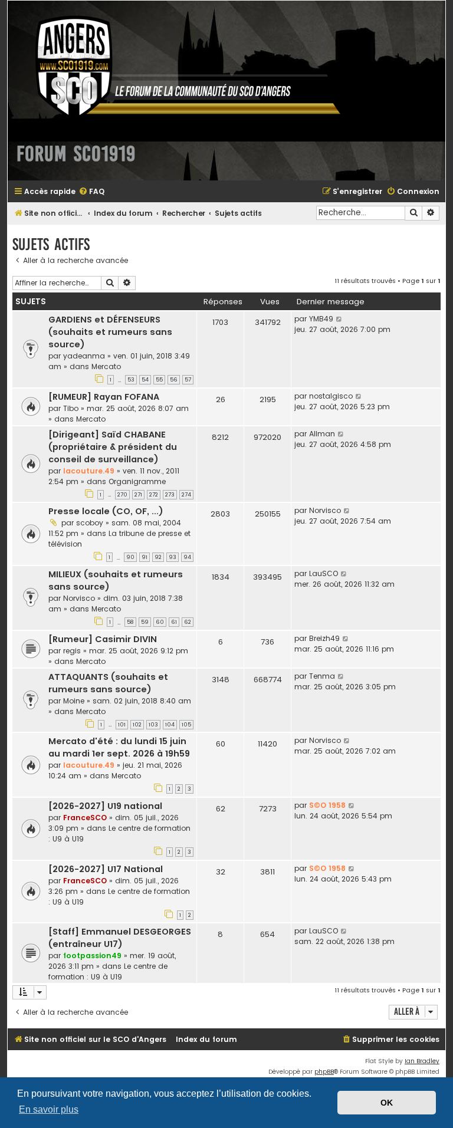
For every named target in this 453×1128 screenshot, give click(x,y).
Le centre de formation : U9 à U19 (108, 971)
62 (187, 622)
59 (145, 622)
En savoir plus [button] (48, 1109)
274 (186, 494)
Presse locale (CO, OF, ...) (105, 511)
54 (145, 379)
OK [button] (386, 1102)
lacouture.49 (88, 471)
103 (153, 724)
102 (137, 724)
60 (160, 622)
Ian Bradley (422, 1061)
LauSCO (323, 573)
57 (188, 379)
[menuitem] (91, 192)
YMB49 (321, 319)
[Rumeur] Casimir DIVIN (102, 639)
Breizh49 (324, 638)
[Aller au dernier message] (339, 319)
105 (186, 724)
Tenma (322, 676)
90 (130, 557)
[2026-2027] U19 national (105, 806)
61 (174, 622)
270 (122, 494)
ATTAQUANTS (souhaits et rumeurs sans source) (108, 683)
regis (72, 651)
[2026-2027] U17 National (105, 869)
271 (138, 494)
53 (130, 379)
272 (153, 494)
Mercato (106, 366)
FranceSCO (85, 818)
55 (159, 379)
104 (170, 724)
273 (170, 494)
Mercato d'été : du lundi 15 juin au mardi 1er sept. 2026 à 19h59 (119, 747)
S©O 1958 (327, 805)
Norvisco (325, 510)
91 (144, 557)
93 (172, 557)
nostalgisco (331, 396)
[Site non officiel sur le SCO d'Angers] (179, 67)
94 (187, 557)
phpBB (324, 1071)
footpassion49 (92, 956)
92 (158, 557)
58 (130, 622)
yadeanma (84, 356)
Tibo (70, 408)
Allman (322, 434)
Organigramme (137, 481)
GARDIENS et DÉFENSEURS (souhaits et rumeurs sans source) (110, 332)
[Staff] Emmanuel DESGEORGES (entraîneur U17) (119, 938)
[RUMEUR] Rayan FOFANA (103, 397)
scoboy (89, 523)
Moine (73, 701)
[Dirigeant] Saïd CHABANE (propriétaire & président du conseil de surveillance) (112, 447)
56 (174, 379)
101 (122, 724)
